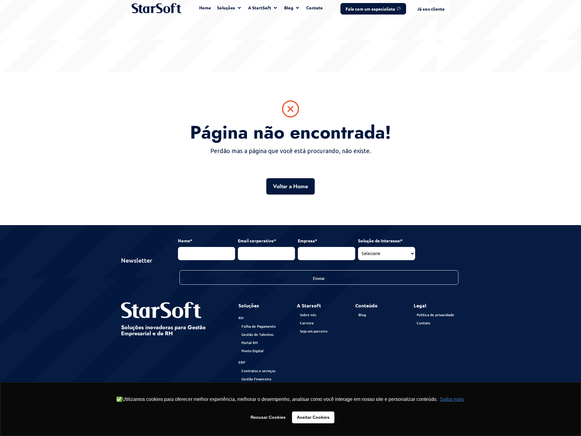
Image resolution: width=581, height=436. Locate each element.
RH (241, 317)
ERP (241, 362)
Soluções (248, 305)
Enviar (319, 278)
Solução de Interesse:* (380, 240)
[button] (431, 9)
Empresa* (307, 240)
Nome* (185, 240)
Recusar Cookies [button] (268, 417)
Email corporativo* (257, 240)
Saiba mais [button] (452, 399)
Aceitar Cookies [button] (313, 417)
